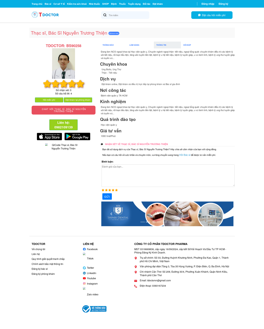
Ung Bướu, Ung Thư (111, 69)
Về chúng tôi (38, 249)
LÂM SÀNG (134, 45)
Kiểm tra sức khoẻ (77, 3)
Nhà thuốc (94, 3)
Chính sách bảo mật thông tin (47, 264)
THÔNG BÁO (108, 45)
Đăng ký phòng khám (43, 274)
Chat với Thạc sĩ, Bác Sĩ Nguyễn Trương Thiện (63, 110)
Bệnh (114, 3)
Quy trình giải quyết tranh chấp (48, 259)
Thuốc (122, 3)
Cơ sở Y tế (59, 3)
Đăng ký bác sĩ (40, 269)
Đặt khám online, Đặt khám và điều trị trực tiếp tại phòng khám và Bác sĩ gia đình (141, 84)
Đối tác (146, 3)
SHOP (105, 3)
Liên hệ (36, 254)
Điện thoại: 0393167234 (153, 285)
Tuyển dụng (134, 3)
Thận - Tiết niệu (109, 72)
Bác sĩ (48, 3)
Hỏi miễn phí (49, 99)
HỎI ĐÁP (187, 45)
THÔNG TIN (161, 45)
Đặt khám (158, 3)
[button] (111, 214)
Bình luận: (108, 161)
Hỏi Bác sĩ (184, 155)
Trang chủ (37, 3)
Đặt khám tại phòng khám (78, 99)
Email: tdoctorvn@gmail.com (155, 280)
